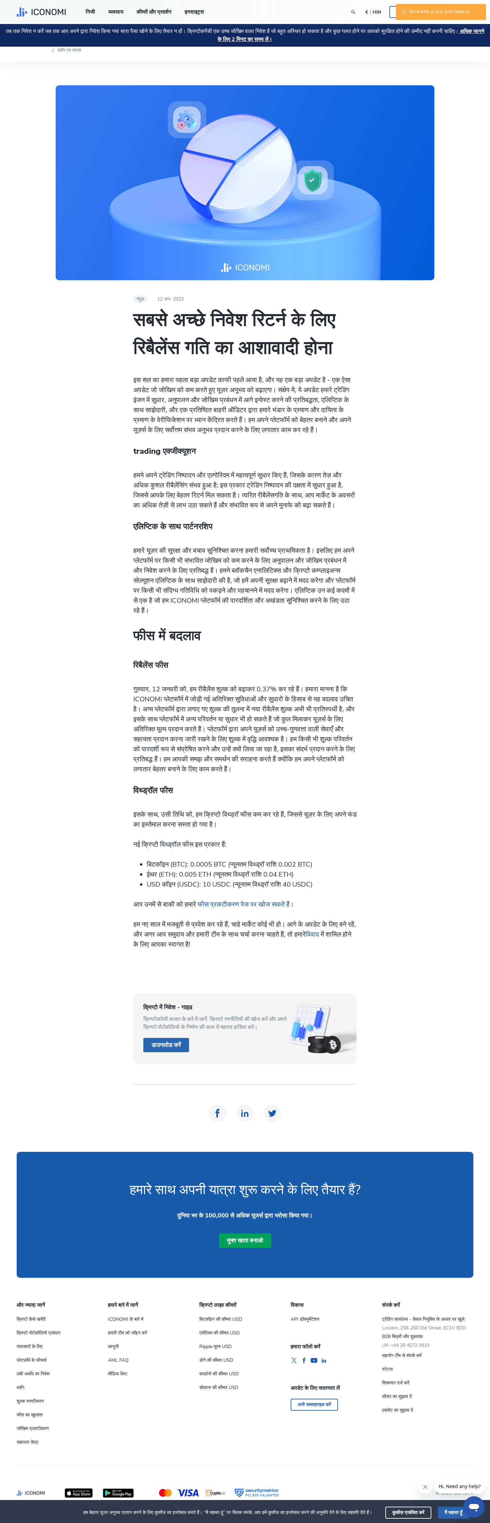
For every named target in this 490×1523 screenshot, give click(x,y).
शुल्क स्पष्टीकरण (30, 1401)
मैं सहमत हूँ (453, 1512)
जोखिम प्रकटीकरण (33, 1428)
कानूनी (113, 1346)
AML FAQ (118, 1360)
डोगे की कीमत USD (216, 1360)
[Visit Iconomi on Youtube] (314, 1360)
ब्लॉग (20, 1387)
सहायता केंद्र (27, 1442)
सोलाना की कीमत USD (218, 1387)
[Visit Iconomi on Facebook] (304, 1360)
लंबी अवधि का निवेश (33, 1374)
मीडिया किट (117, 1374)
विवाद (313, 934)
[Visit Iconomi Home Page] (41, 12)
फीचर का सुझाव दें (397, 1396)
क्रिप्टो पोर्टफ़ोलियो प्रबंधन (38, 1333)
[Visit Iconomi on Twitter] (294, 1360)
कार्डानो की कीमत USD (219, 1374)
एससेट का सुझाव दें (397, 1410)
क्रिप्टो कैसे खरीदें (31, 1319)
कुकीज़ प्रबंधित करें (408, 1512)
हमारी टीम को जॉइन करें (127, 1333)
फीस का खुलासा (30, 1415)
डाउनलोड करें (166, 1045)
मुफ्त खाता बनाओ (245, 1240)
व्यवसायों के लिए (30, 1346)
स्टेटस (387, 1369)
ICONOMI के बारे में (125, 1319)
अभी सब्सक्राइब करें (314, 1404)
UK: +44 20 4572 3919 (405, 1345)
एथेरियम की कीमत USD (219, 1333)
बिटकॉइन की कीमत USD (220, 1319)
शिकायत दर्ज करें (395, 1383)
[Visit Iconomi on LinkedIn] (324, 1360)
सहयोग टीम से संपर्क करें (402, 1355)
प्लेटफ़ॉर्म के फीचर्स (31, 1360)
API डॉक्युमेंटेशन (305, 1319)
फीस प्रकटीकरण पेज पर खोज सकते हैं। (246, 904)
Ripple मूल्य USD (215, 1346)
